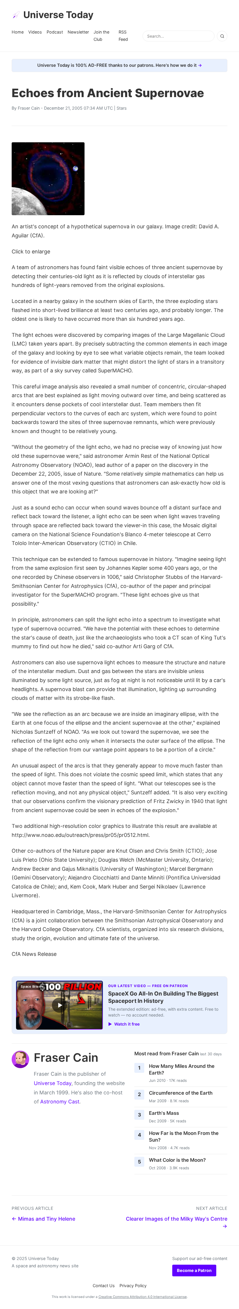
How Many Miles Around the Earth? (182, 1069)
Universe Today (58, 14)
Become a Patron (194, 1270)
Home (18, 31)
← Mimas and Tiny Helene (43, 1219)
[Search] (222, 36)
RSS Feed (123, 35)
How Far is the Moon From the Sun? (184, 1136)
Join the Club (101, 35)
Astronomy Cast (59, 1101)
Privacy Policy (133, 1285)
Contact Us (104, 1285)
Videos (35, 31)
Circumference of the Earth (180, 1093)
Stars (122, 108)
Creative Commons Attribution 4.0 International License (143, 1297)
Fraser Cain (29, 108)
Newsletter (78, 31)
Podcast (55, 31)
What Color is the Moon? (177, 1160)
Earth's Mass (164, 1113)
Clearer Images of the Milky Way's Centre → (176, 1222)
